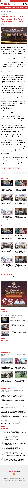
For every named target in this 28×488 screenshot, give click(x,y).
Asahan (16, 344)
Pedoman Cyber (14, 482)
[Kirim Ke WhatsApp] (26, 173)
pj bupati (4, 168)
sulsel (3, 346)
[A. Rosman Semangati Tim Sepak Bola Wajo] (7, 197)
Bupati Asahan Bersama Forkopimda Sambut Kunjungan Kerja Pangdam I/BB (20, 380)
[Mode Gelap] (23, 4)
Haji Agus (6, 24)
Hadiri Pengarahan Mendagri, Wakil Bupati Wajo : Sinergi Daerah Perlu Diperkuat (7, 218)
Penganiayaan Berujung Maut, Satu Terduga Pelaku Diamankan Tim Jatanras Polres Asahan (14, 417)
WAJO (22, 344)
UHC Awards (16, 168)
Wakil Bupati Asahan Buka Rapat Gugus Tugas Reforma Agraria (7, 367)
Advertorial (4, 14)
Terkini (9, 168)
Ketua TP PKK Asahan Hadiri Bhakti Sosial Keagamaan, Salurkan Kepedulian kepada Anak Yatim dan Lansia (20, 367)
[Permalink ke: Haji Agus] (2, 24)
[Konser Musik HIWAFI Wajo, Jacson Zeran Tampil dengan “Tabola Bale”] (7, 183)
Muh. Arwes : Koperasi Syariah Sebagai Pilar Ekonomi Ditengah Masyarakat (15, 433)
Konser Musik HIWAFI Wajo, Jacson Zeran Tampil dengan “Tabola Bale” (7, 189)
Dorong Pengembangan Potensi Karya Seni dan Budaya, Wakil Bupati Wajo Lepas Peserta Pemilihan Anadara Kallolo (21, 218)
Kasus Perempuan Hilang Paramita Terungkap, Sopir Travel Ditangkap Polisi (12, 406)
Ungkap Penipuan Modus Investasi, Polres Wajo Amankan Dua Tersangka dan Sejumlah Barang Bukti (13, 401)
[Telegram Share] (23, 173)
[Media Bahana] (10, 4)
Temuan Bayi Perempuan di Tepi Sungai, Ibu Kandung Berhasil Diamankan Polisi (12, 422)
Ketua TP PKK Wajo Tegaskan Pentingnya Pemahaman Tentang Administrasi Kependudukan (20, 189)
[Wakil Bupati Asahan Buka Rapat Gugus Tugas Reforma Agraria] (7, 361)
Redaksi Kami (22, 480)
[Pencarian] (26, 4)
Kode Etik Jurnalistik (9, 478)
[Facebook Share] (14, 173)
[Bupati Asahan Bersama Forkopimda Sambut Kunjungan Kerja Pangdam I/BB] (21, 374)
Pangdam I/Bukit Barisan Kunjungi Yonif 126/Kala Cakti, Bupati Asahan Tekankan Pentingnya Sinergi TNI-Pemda (14, 454)
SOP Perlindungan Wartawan (10, 480)
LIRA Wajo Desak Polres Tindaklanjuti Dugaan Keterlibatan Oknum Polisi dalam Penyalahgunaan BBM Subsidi (13, 412)
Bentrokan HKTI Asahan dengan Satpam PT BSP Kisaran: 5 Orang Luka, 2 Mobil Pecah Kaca (13, 396)
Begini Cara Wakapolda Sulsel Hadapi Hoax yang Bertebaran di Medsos (15, 438)
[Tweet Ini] (17, 173)
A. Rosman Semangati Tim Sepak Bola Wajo (6, 202)
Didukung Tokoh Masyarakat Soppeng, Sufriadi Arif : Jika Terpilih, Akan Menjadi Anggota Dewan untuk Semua (14, 460)
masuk (8, 277)
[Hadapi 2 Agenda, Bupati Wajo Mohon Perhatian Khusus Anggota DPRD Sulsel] (21, 197)
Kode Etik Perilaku (19, 478)
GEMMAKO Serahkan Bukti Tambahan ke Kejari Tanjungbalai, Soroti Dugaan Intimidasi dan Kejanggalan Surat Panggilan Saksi (6, 380)
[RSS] (14, 474)
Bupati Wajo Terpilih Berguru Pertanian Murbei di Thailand (14, 449)
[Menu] (2, 4)
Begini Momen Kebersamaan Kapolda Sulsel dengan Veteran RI (15, 443)
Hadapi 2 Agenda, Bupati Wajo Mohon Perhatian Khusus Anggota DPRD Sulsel (20, 203)
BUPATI (10, 344)
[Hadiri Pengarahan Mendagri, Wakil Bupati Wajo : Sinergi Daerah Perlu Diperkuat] (7, 211)
